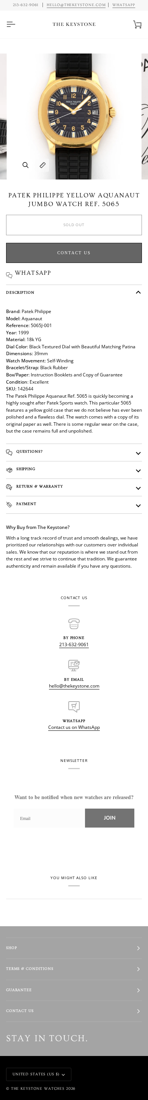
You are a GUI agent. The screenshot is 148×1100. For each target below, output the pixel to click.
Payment (25, 504)
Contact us (74, 252)
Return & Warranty (39, 487)
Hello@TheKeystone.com (76, 5)
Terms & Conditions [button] (30, 969)
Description (20, 293)
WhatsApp (123, 5)
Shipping (25, 469)
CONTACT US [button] (20, 1011)
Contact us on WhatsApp (74, 727)
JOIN (109, 817)
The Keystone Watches (38, 1089)
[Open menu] (17, 24)
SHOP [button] (11, 948)
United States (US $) (36, 1074)
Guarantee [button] (19, 990)
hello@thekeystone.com (74, 686)
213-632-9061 (74, 644)
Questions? (29, 452)
